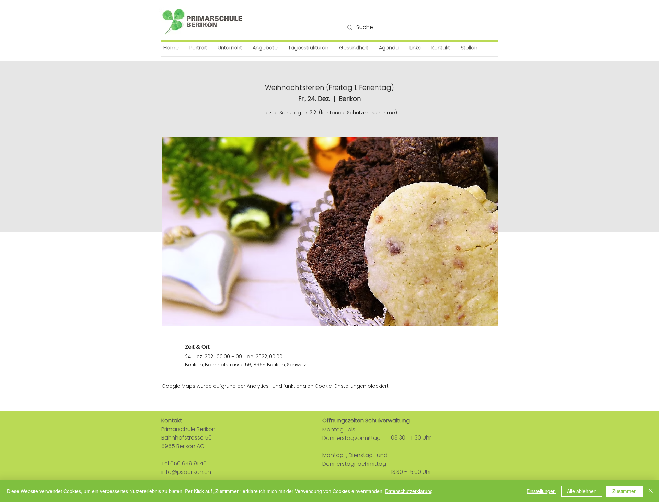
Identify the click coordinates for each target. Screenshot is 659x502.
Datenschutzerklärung (409, 491)
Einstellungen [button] (541, 491)
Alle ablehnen (582, 491)
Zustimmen (624, 491)
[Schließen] (651, 491)
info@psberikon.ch (186, 472)
